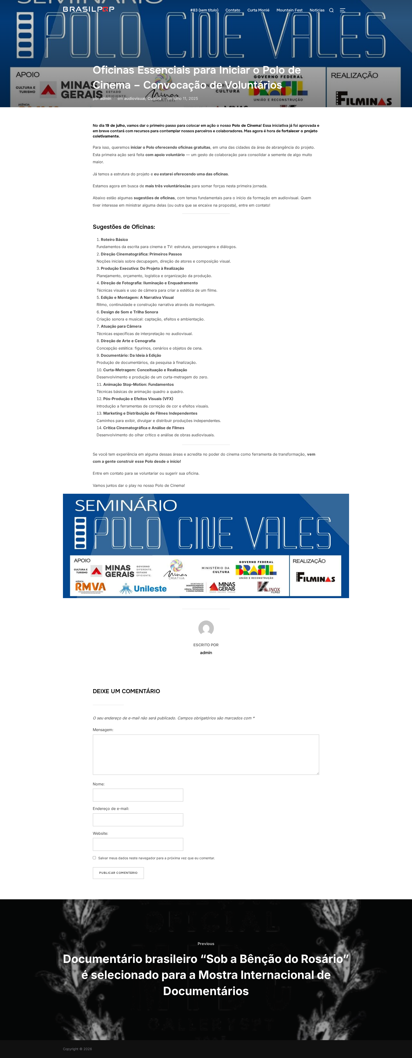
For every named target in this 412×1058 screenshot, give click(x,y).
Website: (100, 833)
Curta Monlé (258, 10)
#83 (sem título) (204, 10)
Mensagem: (103, 729)
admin (105, 98)
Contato (233, 10)
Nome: (99, 784)
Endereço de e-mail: (111, 808)
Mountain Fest (290, 10)
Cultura (154, 98)
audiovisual (134, 98)
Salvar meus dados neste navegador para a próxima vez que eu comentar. (156, 858)
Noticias (317, 10)
